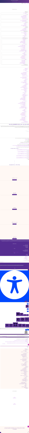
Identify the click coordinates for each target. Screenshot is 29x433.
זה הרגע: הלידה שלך (24, 21)
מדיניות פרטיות (18, 335)
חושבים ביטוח (25, 28)
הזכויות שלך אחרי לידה (24, 29)
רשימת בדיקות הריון (23, 382)
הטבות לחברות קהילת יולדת (23, 50)
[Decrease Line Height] (28, 311)
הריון (27, 14)
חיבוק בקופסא (26, 11)
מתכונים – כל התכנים (24, 379)
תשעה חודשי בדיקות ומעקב (23, 73)
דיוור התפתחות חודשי (23, 49)
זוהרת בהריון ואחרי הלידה (23, 89)
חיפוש (28, 431)
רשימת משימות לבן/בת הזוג (22, 63)
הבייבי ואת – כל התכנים (24, 365)
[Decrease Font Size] (28, 304)
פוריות (25, 70)
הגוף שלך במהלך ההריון (24, 354)
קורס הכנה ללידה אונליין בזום (25, 65)
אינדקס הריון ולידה (23, 58)
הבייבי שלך (25, 24)
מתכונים (27, 376)
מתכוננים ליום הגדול (24, 76)
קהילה (25, 51)
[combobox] (14, 266)
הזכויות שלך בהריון (24, 368)
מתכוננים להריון (24, 350)
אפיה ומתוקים (24, 37)
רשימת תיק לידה (23, 117)
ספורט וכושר (25, 33)
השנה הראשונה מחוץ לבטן (23, 25)
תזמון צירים (24, 43)
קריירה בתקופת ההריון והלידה (23, 30)
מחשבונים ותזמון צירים (24, 95)
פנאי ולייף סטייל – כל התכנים (23, 375)
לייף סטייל (25, 34)
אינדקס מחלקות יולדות (23, 114)
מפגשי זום (27, 388)
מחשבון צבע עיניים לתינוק (22, 98)
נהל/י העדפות (5, 336)
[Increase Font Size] (28, 301)
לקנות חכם (25, 372)
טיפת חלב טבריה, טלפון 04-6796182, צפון (23, 151)
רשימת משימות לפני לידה (22, 62)
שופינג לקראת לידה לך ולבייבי (23, 20)
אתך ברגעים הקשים (24, 18)
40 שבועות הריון (24, 15)
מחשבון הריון (24, 40)
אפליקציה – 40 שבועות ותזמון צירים (21, 46)
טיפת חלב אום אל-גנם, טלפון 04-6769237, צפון (23, 155)
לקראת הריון (26, 12)
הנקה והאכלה (25, 23)
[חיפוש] (0, 432)
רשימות (25, 59)
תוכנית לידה (24, 48)
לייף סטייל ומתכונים (26, 31)
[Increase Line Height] (28, 309)
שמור (4, 343)
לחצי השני (27, 26)
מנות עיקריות (24, 92)
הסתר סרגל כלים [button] (26, 301)
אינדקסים (25, 111)
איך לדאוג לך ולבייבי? (24, 17)
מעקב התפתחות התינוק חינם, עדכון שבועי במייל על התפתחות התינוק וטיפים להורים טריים (21, 145)
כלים (25, 44)
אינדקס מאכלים (23, 55)
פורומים (24, 52)
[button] (14, 132)
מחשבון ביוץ (24, 39)
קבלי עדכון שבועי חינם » (14, 1)
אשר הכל (3, 336)
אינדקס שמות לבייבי (23, 56)
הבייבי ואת (26, 361)
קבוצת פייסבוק (23, 53)
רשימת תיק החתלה (23, 61)
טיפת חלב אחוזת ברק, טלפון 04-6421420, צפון (23, 157)
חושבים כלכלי (26, 27)
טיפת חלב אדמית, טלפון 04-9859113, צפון (23, 153)
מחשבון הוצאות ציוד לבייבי (22, 42)
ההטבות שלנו (24, 47)
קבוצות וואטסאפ (26, 64)
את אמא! (25, 362)
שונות (24, 36)
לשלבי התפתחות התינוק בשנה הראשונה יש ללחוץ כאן (24, 143)
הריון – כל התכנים (24, 357)
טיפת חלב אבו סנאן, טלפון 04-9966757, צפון (23, 149)
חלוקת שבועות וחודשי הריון (22, 45)
